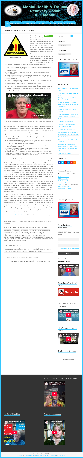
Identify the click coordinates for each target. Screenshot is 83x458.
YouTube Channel (20, 215)
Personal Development (28, 23)
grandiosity (16, 230)
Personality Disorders (45, 249)
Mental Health (40, 23)
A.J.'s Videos (46, 455)
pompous (25, 237)
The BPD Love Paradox (64, 153)
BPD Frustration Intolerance (66, 137)
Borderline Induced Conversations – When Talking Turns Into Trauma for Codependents (68, 104)
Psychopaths (19, 251)
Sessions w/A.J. (58, 23)
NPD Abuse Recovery (17, 249)
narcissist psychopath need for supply (19, 235)
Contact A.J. (20, 455)
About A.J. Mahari (15, 23)
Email (59, 242)
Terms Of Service (61, 455)
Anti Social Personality (30, 248)
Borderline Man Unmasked (65, 119)
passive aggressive (15, 237)
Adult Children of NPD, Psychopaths (15, 248)
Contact (8, 26)
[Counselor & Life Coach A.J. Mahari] (13, 3)
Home (7, 23)
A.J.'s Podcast (39, 455)
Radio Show (53, 455)
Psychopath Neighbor (10, 251)
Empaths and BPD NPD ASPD (44, 248)
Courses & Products (69, 23)
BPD (51, 23)
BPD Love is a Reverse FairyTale (66, 129)
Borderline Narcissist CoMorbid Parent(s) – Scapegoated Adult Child (31, 261)
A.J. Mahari (9, 245)
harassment (24, 230)
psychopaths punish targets (15, 238)
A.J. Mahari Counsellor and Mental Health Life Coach (25, 227)
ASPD (18, 229)
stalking (27, 238)
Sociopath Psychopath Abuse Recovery (32, 251)
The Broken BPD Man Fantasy (66, 121)
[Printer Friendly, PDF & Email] (48, 35)
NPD (47, 23)
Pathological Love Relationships (31, 249)
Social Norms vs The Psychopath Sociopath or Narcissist (22, 257)
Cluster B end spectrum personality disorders (34, 229)
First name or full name (64, 237)
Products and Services (29, 455)
